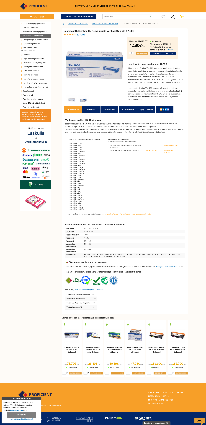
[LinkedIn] (163, 109)
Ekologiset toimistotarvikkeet (167, 266)
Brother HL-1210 (75, 191)
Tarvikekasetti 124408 (171, 145)
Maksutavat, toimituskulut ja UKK (157, 423)
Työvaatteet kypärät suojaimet (35, 87)
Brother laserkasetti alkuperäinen (105, 24)
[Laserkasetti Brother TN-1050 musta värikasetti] (71, 100)
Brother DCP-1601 (75, 157)
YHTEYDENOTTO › (156, 404)
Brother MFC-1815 (75, 205)
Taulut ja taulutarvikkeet (32, 66)
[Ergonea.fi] (143, 419)
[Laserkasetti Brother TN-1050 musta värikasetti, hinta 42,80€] (94, 65)
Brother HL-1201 (75, 189)
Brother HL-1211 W (76, 195)
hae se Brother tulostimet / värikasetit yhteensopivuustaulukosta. (126, 214)
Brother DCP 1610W (76, 165)
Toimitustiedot (109, 109)
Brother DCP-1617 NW (77, 173)
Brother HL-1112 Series (77, 185)
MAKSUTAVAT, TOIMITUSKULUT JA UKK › (166, 392)
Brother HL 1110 (75, 181)
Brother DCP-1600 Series (77, 155)
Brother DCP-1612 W (76, 167)
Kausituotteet (28, 91)
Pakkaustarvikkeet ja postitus (34, 31)
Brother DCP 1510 (75, 145)
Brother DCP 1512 (75, 153)
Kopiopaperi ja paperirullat (33, 23)
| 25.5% (141, 41)
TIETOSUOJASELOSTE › (158, 396)
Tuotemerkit (28, 95)
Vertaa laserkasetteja (163, 53)
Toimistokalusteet (30, 75)
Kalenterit (26, 54)
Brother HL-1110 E (75, 175)
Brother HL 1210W (75, 193)
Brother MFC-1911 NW (77, 209)
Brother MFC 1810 (75, 203)
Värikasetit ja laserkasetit (32, 35)
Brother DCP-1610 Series (77, 159)
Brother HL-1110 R (75, 177)
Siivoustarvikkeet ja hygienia (34, 62)
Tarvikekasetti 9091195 (168, 151)
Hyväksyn (21, 414)
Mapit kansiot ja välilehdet (33, 58)
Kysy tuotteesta (146, 109)
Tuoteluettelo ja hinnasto (33, 99)
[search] (150, 15)
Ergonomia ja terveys (31, 43)
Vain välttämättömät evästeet (21, 419)
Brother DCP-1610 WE (77, 161)
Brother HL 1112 (75, 187)
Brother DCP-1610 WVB (77, 163)
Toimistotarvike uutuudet (33, 107)
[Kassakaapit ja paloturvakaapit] (84, 420)
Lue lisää (169, 49)
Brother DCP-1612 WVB (77, 169)
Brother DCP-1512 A (76, 147)
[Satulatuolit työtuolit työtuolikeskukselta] (54, 420)
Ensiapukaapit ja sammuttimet (35, 39)
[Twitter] (166, 109)
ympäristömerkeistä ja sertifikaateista (88, 289)
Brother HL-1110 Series (77, 179)
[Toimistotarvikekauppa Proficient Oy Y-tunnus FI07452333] (35, 396)
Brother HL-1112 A (75, 183)
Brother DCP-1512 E (76, 149)
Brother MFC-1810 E (76, 201)
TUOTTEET (38, 16)
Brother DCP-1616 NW (77, 171)
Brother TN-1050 (151, 150)
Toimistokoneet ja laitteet (33, 79)
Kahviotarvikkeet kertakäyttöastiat (28, 49)
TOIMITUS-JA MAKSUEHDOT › (161, 400)
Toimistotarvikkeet (30, 27)
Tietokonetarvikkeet (30, 71)
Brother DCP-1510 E (76, 143)
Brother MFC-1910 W (76, 207)
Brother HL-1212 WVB (77, 199)
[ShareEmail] (161, 109)
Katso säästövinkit (34, 103)
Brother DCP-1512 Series (77, 151)
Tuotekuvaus (91, 109)
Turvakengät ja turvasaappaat (34, 83)
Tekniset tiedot (73, 109)
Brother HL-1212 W (76, 197)
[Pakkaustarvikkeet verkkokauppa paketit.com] (113, 419)
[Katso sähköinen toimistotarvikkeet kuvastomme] (36, 201)
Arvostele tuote (128, 109)
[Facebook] (168, 109)
